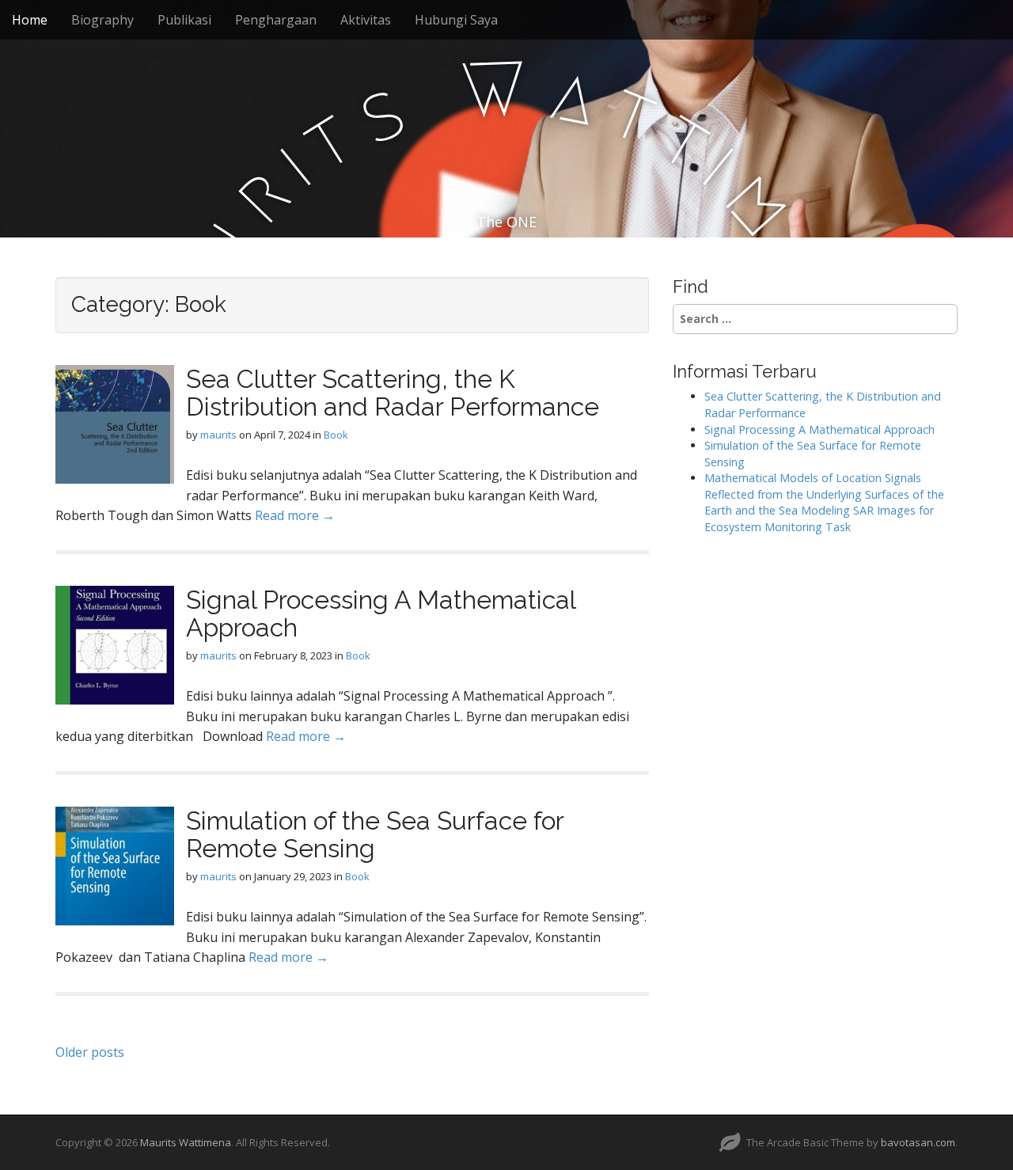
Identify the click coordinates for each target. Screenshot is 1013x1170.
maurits (218, 434)
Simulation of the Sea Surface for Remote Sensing (374, 834)
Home (29, 19)
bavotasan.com (918, 1142)
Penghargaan (276, 19)
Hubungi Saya (456, 19)
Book (336, 434)
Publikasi (184, 19)
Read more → (295, 515)
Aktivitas (365, 19)
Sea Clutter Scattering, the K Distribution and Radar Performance (392, 392)
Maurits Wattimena (185, 1142)
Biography (102, 19)
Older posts (89, 1052)
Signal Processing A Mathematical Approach (380, 613)
